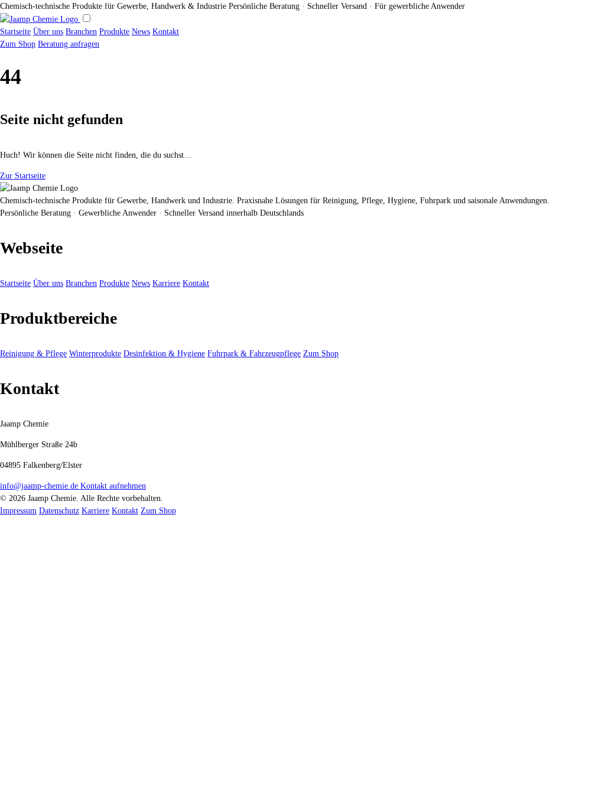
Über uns (48, 31)
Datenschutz (59, 510)
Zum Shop (17, 44)
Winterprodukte (95, 353)
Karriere (166, 283)
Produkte (114, 31)
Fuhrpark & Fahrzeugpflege (254, 353)
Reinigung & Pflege (33, 353)
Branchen (81, 31)
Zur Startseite (22, 175)
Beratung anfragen (68, 44)
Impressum (18, 510)
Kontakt (165, 31)
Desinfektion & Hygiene (164, 353)
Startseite (15, 31)
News (141, 31)
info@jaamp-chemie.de (40, 485)
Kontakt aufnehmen (113, 485)
